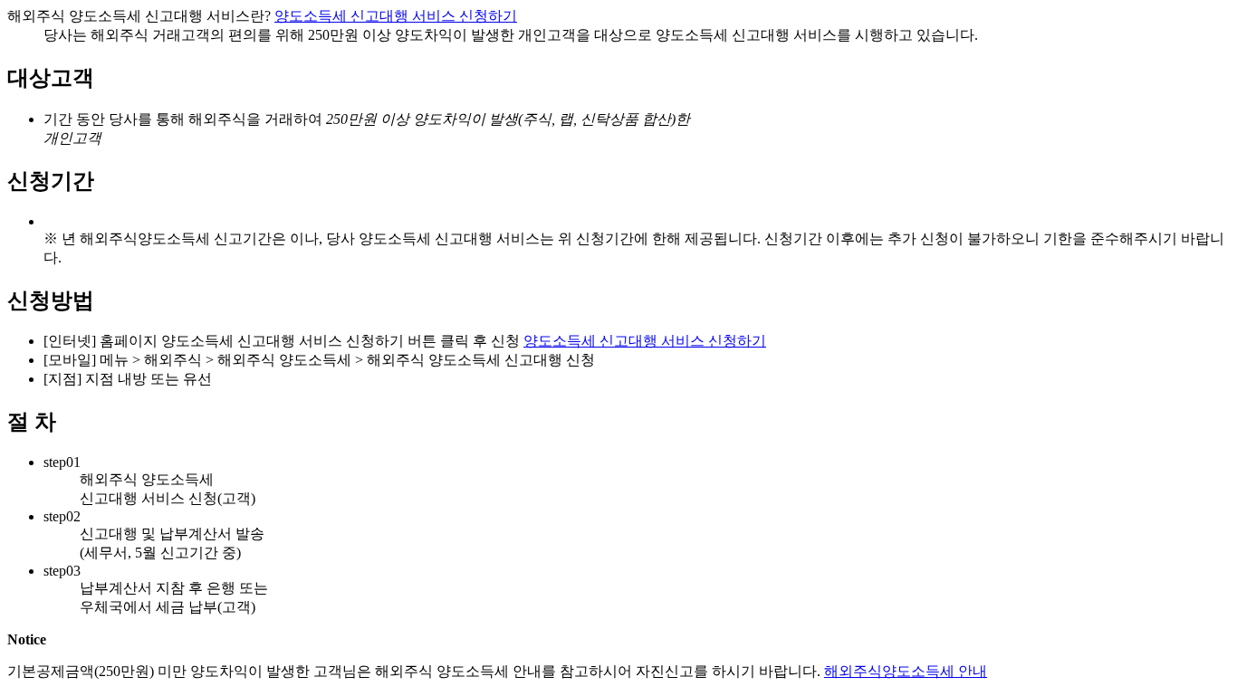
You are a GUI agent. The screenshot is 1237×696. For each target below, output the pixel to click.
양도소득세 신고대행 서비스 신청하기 (395, 16)
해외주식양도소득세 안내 (905, 671)
